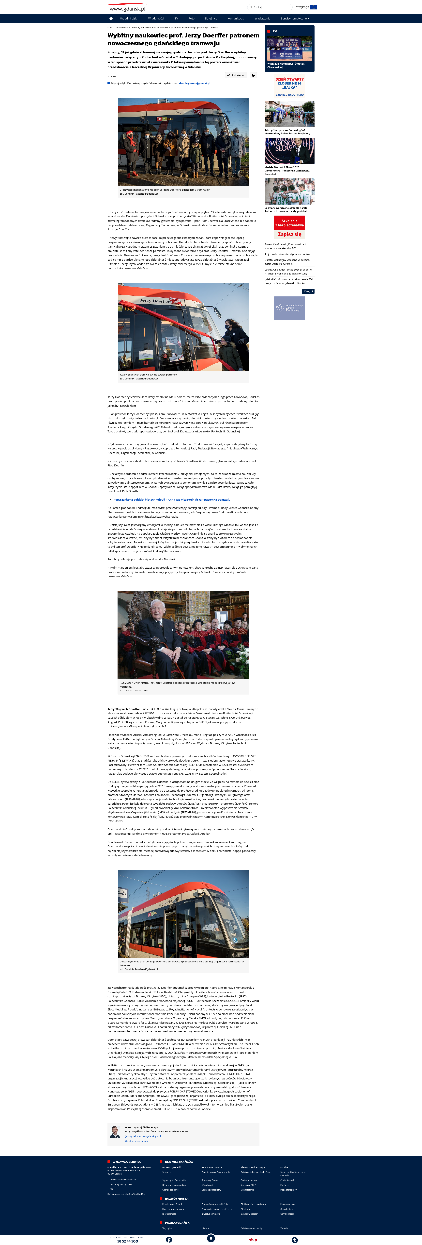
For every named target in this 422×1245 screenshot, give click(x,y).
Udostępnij (238, 75)
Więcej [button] (307, 291)
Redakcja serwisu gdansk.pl (123, 1179)
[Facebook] (169, 1240)
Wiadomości (122, 27)
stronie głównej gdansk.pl (194, 83)
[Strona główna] (111, 18)
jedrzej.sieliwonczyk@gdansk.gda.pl (143, 1136)
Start (110, 27)
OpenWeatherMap (136, 1194)
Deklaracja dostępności (121, 1184)
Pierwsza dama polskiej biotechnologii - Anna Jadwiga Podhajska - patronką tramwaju (171, 499)
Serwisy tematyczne (294, 18)
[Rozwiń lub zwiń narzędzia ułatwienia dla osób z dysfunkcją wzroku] (295, 1240)
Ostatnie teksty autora (136, 1141)
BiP (111, 1189)
